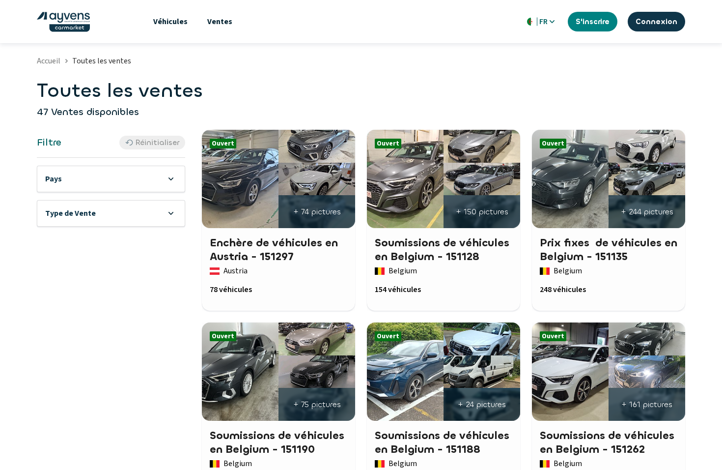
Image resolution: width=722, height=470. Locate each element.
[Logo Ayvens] (63, 22)
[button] (111, 179)
